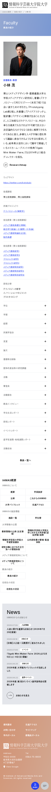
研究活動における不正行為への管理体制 (13, 548)
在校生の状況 (13, 589)
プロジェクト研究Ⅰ (11, 259)
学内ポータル (9, 735)
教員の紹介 (18, 12)
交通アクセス (38, 504)
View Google (12, 767)
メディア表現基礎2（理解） (14, 225)
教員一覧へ (25, 460)
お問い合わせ (9, 730)
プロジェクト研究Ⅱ (11, 263)
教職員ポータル (33, 735)
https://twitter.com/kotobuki (17, 182)
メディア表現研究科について (13, 562)
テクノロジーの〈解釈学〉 (14, 211)
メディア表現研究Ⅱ (11, 255)
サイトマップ (31, 730)
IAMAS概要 (6, 12)
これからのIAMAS (38, 498)
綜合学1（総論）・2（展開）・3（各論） (18, 229)
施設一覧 (13, 518)
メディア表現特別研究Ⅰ (13, 267)
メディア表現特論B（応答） (14, 233)
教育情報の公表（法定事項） (13, 532)
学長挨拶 (38, 492)
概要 (13, 492)
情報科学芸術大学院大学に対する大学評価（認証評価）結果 (38, 532)
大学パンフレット (12, 504)
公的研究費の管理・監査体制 (38, 541)
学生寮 (38, 518)
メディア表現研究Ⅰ (11, 251)
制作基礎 (7, 237)
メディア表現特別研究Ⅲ (14, 275)
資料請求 (7, 724)
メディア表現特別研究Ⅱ (13, 271)
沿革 (13, 498)
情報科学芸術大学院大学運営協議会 (12, 541)
